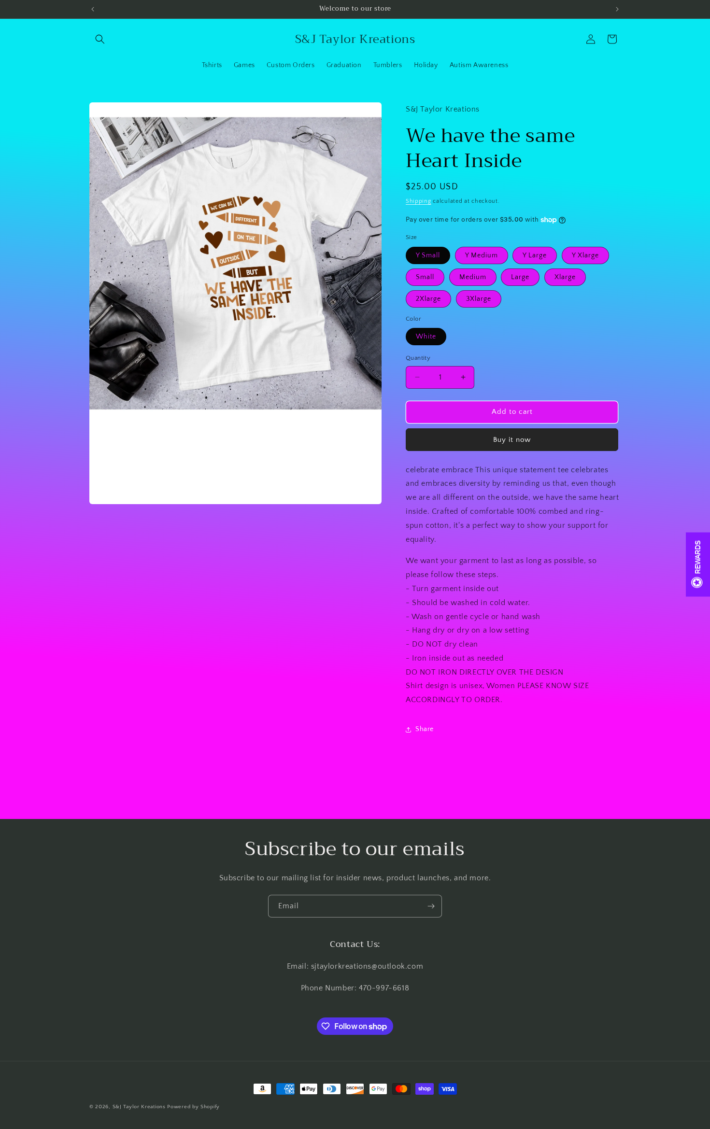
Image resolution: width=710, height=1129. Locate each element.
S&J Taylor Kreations (140, 1107)
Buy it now (512, 440)
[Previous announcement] (92, 9)
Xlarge (565, 277)
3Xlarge (478, 299)
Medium (472, 277)
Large (520, 277)
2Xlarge (428, 299)
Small (425, 277)
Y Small (428, 255)
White (426, 336)
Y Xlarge (585, 255)
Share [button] (424, 729)
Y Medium (481, 255)
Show (698, 565)
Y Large (535, 255)
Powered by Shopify (193, 1107)
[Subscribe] (430, 906)
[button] (100, 39)
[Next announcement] (617, 9)
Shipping (418, 201)
